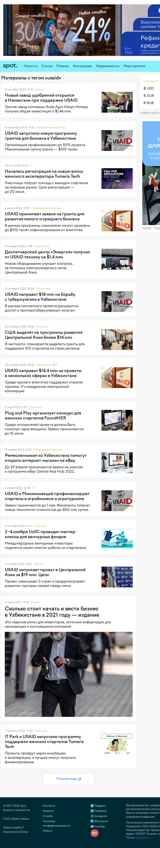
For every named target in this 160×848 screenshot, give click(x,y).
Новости (31, 66)
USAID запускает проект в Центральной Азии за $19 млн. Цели (45, 572)
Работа (47, 830)
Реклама (146, 228)
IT (31, 165)
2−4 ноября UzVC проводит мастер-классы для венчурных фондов (41, 534)
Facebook (100, 810)
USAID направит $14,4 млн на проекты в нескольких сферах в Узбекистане (43, 373)
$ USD (149, 88)
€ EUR (149, 96)
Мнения (62, 66)
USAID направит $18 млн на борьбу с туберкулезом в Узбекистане (40, 297)
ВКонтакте (100, 821)
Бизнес (40, 89)
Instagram (100, 816)
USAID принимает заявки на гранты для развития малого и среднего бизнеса (44, 216)
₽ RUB (149, 103)
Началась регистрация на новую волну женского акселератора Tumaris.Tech (44, 174)
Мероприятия (134, 66)
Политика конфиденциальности (56, 823)
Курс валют (151, 81)
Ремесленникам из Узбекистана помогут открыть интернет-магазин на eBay (46, 458)
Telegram (100, 805)
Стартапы (42, 326)
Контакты (49, 805)
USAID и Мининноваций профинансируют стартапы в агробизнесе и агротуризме (47, 496)
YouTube (99, 826)
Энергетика (41, 246)
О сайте (48, 816)
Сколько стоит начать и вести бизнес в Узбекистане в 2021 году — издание (52, 611)
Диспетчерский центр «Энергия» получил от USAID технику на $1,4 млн (47, 254)
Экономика (43, 288)
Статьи (46, 66)
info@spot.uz (143, 837)
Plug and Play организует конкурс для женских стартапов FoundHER (43, 415)
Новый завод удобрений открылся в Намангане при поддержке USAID (41, 98)
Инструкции (82, 66)
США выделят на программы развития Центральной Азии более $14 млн (43, 335)
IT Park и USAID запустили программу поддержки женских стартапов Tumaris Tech (44, 741)
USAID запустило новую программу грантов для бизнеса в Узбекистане (41, 136)
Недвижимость (107, 66)
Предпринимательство (50, 127)
